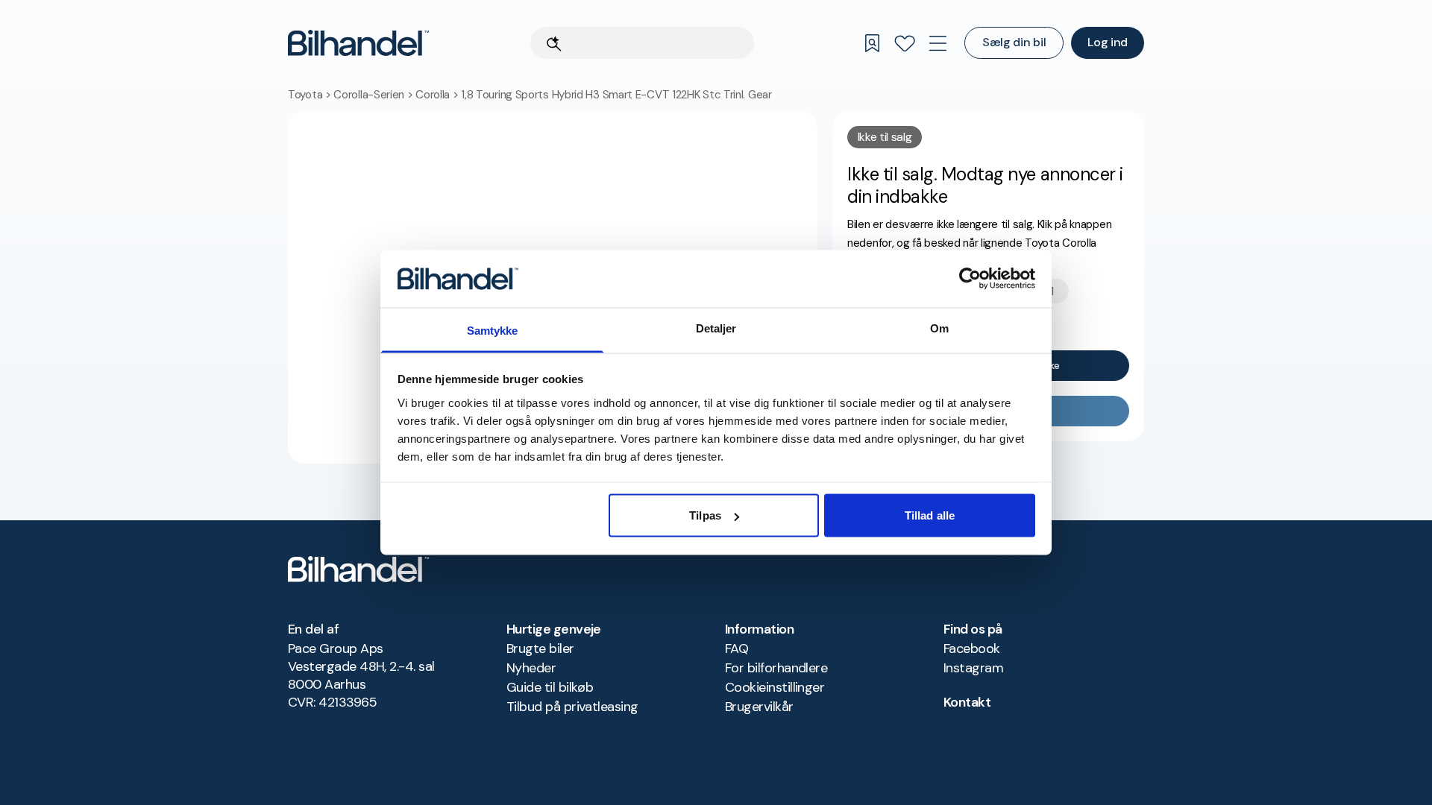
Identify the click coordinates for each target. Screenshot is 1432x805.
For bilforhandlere (776, 668)
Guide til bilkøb (549, 687)
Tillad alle (930, 515)
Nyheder (531, 668)
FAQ (736, 648)
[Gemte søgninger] (871, 43)
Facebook (971, 648)
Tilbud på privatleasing (572, 706)
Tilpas (705, 515)
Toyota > (310, 94)
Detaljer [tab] (716, 327)
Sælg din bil (1014, 42)
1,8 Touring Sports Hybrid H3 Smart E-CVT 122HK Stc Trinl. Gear (616, 94)
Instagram (973, 668)
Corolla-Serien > (374, 94)
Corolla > (438, 94)
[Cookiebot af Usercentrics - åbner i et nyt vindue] (970, 279)
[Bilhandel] (358, 43)
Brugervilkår (759, 706)
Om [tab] (939, 327)
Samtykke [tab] (492, 329)
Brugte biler (540, 648)
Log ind (1107, 42)
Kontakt (966, 702)
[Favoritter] (904, 43)
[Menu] (937, 43)
